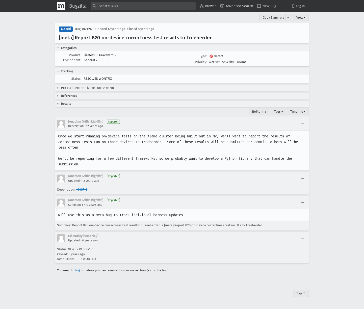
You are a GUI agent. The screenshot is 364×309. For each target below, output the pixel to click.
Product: (75, 55)
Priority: (201, 62)
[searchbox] (143, 6)
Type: (203, 56)
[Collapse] (303, 124)
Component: (72, 60)
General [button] (91, 60)
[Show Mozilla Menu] (61, 6)
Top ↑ (301, 293)
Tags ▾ (278, 111)
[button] (297, 6)
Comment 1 (75, 204)
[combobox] (143, 6)
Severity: (228, 62)
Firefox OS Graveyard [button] (100, 55)
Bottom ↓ (259, 111)
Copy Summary (273, 17)
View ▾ (301, 17)
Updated (74, 180)
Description (76, 126)
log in (79, 270)
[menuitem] (208, 6)
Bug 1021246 (84, 29)
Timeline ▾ (298, 111)
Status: (76, 78)
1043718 (81, 189)
